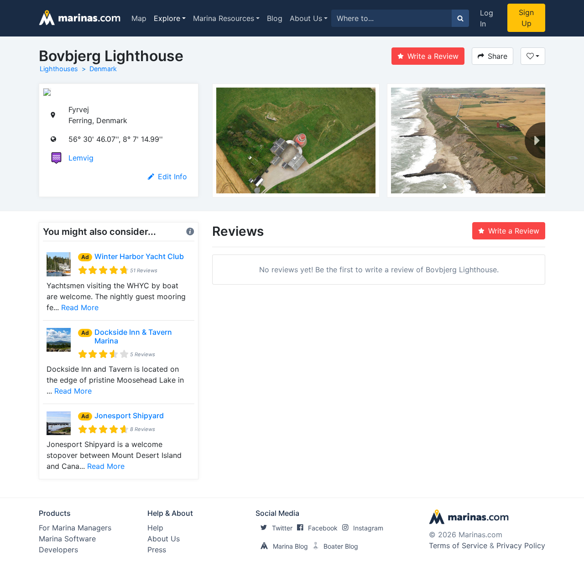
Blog (274, 18)
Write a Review (433, 56)
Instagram (368, 528)
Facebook (323, 528)
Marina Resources (223, 18)
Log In (486, 18)
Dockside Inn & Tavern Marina (133, 336)
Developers (58, 549)
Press (156, 549)
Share (497, 56)
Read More (80, 307)
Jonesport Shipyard (129, 415)
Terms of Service (458, 545)
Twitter (282, 528)
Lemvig (81, 157)
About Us (306, 18)
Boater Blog (340, 546)
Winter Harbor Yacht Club (139, 256)
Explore (167, 18)
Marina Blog (290, 546)
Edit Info (172, 176)
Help (155, 527)
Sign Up (526, 18)
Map (138, 18)
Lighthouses (59, 69)
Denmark (103, 69)
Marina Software (67, 538)
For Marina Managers (75, 527)
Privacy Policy (520, 545)
